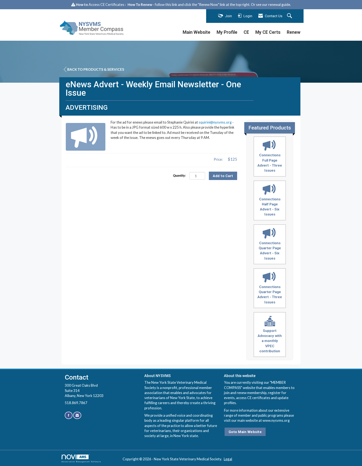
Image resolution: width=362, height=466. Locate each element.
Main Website (196, 32)
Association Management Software (81, 461)
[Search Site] (290, 16)
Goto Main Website (245, 432)
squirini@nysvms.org (215, 122)
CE (246, 32)
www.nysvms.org (276, 420)
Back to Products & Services (95, 69)
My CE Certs (268, 32)
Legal (228, 459)
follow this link (166, 4)
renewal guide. (279, 4)
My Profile (227, 32)
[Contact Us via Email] (77, 415)
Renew (293, 32)
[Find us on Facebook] (68, 415)
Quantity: (179, 175)
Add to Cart (223, 176)
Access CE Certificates (106, 4)
